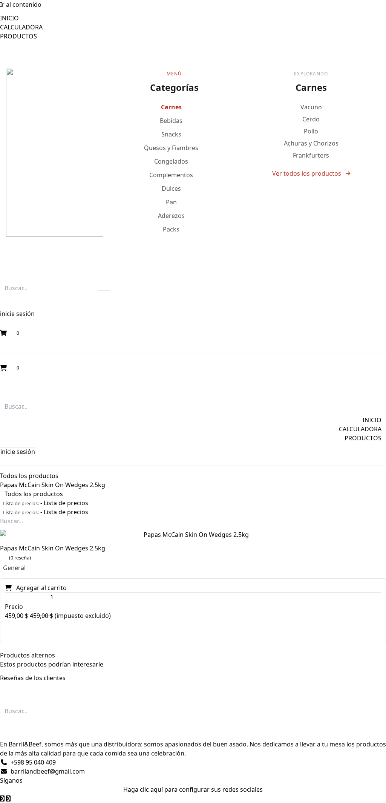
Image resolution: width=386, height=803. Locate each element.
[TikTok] (8, 798)
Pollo (311, 131)
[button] (9, 302)
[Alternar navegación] (3, 390)
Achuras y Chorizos (311, 143)
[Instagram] (3, 798)
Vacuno (311, 107)
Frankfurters (311, 155)
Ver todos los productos (306, 173)
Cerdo (311, 119)
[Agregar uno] (96, 597)
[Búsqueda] (104, 290)
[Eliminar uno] (6, 597)
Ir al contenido (20, 4)
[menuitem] (9, 18)
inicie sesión (17, 314)
